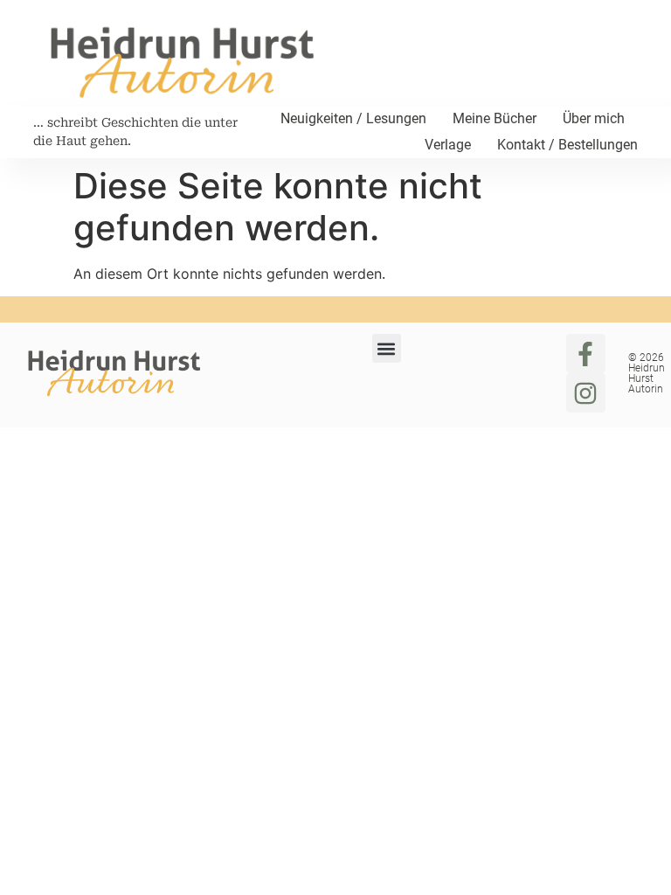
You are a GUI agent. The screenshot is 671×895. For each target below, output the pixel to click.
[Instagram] (585, 393)
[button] (386, 348)
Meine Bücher (494, 118)
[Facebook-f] (585, 353)
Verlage (448, 144)
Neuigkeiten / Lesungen (353, 118)
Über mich (594, 118)
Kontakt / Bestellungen (567, 144)
